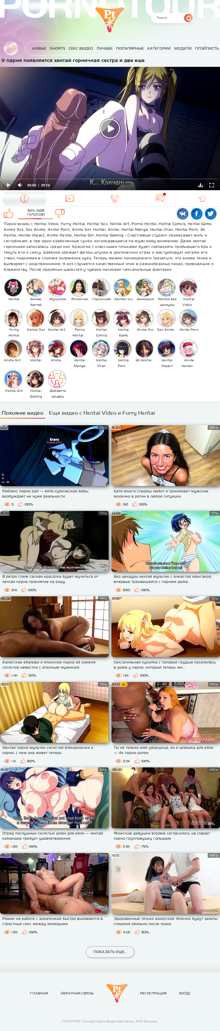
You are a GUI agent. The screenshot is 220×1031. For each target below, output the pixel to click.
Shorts (57, 48)
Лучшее (105, 48)
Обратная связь (77, 993)
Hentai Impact (167, 363)
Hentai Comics (101, 332)
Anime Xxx (145, 329)
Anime (56, 360)
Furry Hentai (14, 332)
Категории (159, 48)
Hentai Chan (101, 363)
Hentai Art (56, 329)
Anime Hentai (188, 363)
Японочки (79, 299)
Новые (39, 48)
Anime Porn (189, 329)
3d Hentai (143, 360)
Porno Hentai (78, 332)
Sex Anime (165, 329)
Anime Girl (12, 360)
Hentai (14, 299)
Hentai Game (123, 332)
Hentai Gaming (36, 393)
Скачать (200, 185)
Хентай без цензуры (167, 301)
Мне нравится (9, 214)
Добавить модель (58, 393)
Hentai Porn (123, 363)
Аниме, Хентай (36, 301)
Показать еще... (110, 952)
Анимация (145, 299)
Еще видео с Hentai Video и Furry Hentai (102, 413)
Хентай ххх (123, 299)
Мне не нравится (62, 214)
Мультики (58, 299)
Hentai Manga (80, 363)
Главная (11, 48)
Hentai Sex (36, 329)
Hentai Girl (14, 390)
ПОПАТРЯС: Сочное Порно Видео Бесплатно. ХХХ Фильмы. (110, 1021)
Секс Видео (81, 48)
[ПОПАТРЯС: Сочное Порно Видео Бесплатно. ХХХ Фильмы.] (117, 993)
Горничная (101, 299)
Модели (183, 48)
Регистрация (153, 993)
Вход (184, 993)
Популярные (130, 48)
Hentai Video (188, 301)
